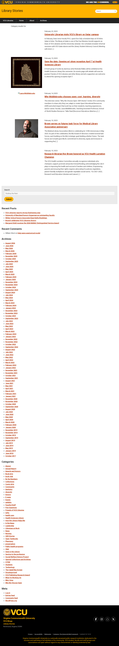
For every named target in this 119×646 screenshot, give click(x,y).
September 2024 (11, 290)
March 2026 (9, 251)
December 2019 (11, 430)
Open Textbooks (11, 539)
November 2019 (11, 433)
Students (8, 565)
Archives (43, 20)
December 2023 (11, 311)
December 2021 (11, 370)
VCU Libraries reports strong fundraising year (23, 213)
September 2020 (11, 407)
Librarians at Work (12, 528)
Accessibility (38, 634)
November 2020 (11, 401)
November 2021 (11, 373)
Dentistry (8, 489)
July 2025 (9, 264)
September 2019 (11, 438)
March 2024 (9, 303)
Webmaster (47, 634)
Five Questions (11, 508)
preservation (10, 544)
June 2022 (9, 355)
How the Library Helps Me (15, 521)
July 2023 (9, 321)
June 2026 (9, 246)
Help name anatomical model (29, 233)
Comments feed (11, 598)
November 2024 (11, 285)
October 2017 (10, 456)
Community (9, 487)
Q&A (7, 549)
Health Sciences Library (14, 518)
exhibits (8, 502)
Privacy (30, 634)
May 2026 (9, 248)
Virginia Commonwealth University (38, 2)
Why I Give (9, 580)
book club (9, 476)
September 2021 (11, 378)
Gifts (7, 513)
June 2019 (9, 446)
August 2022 (10, 350)
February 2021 (10, 394)
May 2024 (9, 298)
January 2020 (10, 427)
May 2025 (9, 269)
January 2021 (10, 396)
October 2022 (10, 344)
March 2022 (9, 363)
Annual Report (10, 469)
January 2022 (10, 368)
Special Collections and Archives (18, 559)
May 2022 (9, 357)
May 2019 (9, 448)
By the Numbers (11, 479)
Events (8, 500)
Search (98, 11)
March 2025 (9, 274)
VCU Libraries (8, 20)
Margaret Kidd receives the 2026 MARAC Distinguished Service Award (32, 223)
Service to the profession (15, 554)
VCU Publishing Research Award (17, 575)
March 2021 (9, 391)
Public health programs (14, 546)
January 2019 (10, 451)
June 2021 (9, 383)
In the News (9, 523)
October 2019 (10, 435)
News (7, 531)
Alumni (8, 466)
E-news (8, 497)
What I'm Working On (13, 578)
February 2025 (10, 277)
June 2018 (9, 453)
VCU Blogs (7, 621)
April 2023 (9, 329)
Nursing (8, 534)
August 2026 (10, 243)
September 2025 (11, 261)
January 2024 (10, 308)
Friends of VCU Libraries (14, 510)
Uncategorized (11, 572)
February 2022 (10, 365)
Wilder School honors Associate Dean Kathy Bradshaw (26, 218)
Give (114, 2)
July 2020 (9, 412)
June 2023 (9, 324)
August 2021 (10, 381)
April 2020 (9, 420)
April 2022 (9, 360)
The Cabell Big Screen (13, 570)
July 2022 (9, 352)
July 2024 (9, 295)
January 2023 (10, 337)
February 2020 (10, 425)
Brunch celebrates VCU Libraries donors (20, 220)
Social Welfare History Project (17, 557)
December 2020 (11, 399)
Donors (8, 495)
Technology (10, 567)
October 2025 (10, 259)
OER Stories (10, 536)
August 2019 (10, 440)
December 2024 (11, 282)
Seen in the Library (12, 552)
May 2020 (9, 417)
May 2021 (9, 386)
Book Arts (9, 474)
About (32, 20)
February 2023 (10, 334)
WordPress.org (11, 601)
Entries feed (10, 595)
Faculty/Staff (10, 505)
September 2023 (11, 318)
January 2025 (10, 280)
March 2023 (9, 331)
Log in (7, 593)
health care (9, 515)
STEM (7, 562)
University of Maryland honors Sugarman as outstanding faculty (30, 215)
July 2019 (9, 443)
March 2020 (9, 422)
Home (21, 20)
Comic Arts (9, 484)
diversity (8, 492)
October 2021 (10, 376)
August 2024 (10, 292)
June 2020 (9, 414)
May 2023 (9, 326)
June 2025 (9, 267)
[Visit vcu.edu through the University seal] (29, 613)
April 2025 (9, 272)
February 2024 (10, 305)
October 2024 (10, 287)
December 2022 (11, 339)
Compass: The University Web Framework (65, 634)
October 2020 (10, 404)
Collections (9, 482)
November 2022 (11, 342)
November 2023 (11, 313)
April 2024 (9, 300)
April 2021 (9, 388)
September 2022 (11, 347)
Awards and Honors (12, 471)
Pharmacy (9, 541)
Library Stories (12, 11)
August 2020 (10, 409)
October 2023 (10, 316)
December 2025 (11, 256)
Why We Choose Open (13, 583)
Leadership (9, 526)
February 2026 (10, 254)
